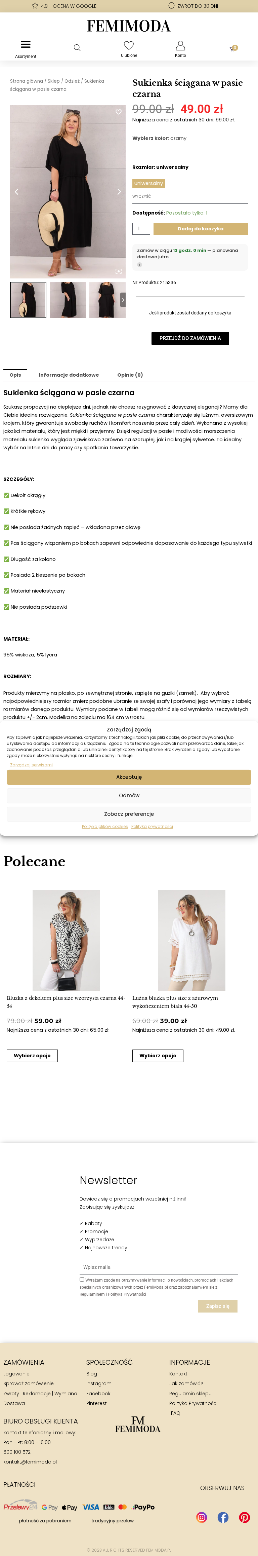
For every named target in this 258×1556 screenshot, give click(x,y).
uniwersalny (148, 183)
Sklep (54, 81)
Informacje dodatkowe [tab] (69, 375)
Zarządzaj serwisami (31, 764)
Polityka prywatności (152, 826)
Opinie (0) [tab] (130, 375)
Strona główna (26, 81)
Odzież (72, 81)
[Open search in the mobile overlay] (77, 47)
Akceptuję (129, 777)
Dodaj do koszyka (200, 228)
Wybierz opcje (32, 1055)
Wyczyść (141, 196)
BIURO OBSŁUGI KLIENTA (40, 1421)
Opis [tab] (15, 375)
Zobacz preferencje (129, 814)
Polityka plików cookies (105, 826)
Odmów (129, 795)
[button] (12, 973)
